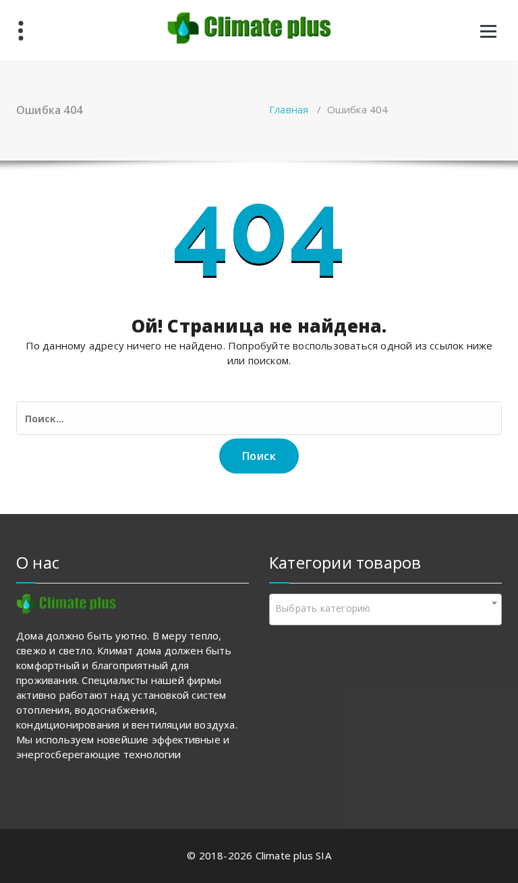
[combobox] (385, 609)
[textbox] (385, 608)
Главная (288, 109)
